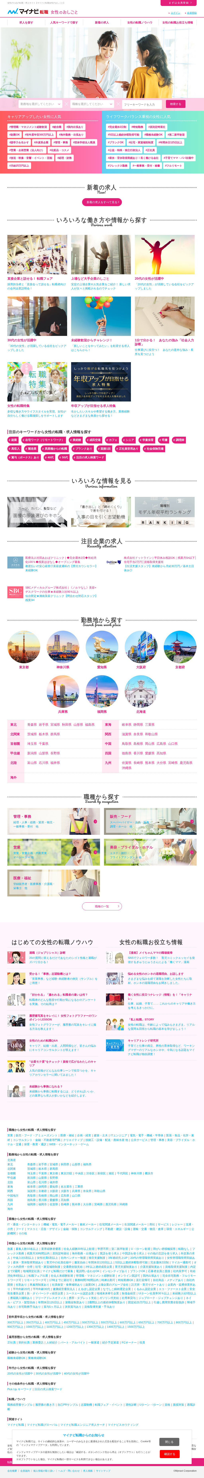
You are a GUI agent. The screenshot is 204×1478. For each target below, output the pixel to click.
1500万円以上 (136, 1326)
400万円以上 (53, 1322)
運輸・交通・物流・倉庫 (148, 1229)
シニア (130, 439)
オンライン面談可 (129, 1275)
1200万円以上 (75, 1326)
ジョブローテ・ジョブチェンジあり (160, 1298)
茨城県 (32, 734)
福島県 (90, 724)
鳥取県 (126, 743)
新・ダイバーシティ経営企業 (45, 1293)
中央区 (79, 1173)
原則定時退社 (157, 126)
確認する (169, 1454)
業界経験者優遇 (51, 1248)
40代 (51, 457)
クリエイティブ (73, 1139)
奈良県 (138, 734)
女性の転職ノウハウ (139, 22)
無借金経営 (129, 1293)
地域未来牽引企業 (108, 1293)
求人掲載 (88, 1470)
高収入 (15, 448)
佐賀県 (126, 762)
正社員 (151, 150)
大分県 (161, 762)
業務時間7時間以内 (87, 1280)
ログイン (175, 13)
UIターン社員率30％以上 (154, 1293)
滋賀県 (126, 734)
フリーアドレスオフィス (50, 1298)
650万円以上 (146, 1322)
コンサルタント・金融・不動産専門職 (36, 1139)
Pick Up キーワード (19, 1389)
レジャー (177, 1224)
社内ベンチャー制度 (73, 1257)
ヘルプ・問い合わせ (69, 1470)
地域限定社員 (31, 1271)
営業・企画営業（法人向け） (27, 150)
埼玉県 (32, 743)
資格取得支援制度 (176, 1266)
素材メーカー (88, 1224)
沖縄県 (126, 768)
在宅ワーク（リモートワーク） (44, 439)
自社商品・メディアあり (168, 1280)
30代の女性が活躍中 (48, 1373)
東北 (13, 724)
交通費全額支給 (73, 1266)
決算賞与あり (73, 1306)
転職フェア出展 (38, 1275)
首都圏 (15, 743)
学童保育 (148, 439)
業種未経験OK (37, 1358)
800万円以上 (184, 1322)
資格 (167, 1404)
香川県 (138, 753)
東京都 (54, 1173)
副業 (14, 439)
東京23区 (66, 1173)
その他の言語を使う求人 (162, 1253)
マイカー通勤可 (181, 1262)
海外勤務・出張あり (72, 134)
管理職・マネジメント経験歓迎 (29, 126)
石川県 (43, 762)
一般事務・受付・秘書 (147, 165)
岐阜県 (126, 724)
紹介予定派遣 (110, 1342)
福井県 (55, 762)
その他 (23, 1233)
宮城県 (55, 724)
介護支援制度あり (151, 1266)
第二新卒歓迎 (177, 134)
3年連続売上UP (118, 1257)
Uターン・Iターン (150, 1404)
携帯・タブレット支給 (83, 1298)
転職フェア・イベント (109, 1404)
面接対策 (178, 1404)
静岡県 (138, 724)
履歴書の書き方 (45, 1404)
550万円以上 (109, 1322)
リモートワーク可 (35, 1280)
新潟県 (32, 753)
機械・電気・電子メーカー (60, 1224)
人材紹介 (52, 1342)
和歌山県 (151, 734)
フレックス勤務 (118, 165)
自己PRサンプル (68, 1404)
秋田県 (67, 724)
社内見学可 (180, 1271)
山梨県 (43, 753)
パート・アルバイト (72, 1342)
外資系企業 (41, 142)
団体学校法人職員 (85, 142)
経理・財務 (65, 157)
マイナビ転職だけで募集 (57, 1271)
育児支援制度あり (126, 1266)
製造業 (32, 448)
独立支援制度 (97, 1257)
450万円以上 (71, 1322)
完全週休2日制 (117, 126)
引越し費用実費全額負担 (169, 1302)
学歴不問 (103, 1248)
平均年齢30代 (41, 1289)
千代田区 (122, 1173)
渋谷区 (90, 1173)
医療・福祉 (67, 1135)
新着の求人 (102, 22)
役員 (142, 1342)
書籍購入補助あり (21, 1298)
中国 (108, 743)
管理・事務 (61, 142)
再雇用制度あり (39, 1284)
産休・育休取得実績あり (28, 1262)
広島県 (161, 743)
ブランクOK (116, 142)
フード (20, 1229)
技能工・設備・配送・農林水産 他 (106, 1139)
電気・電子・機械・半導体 (146, 1135)
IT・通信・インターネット (24, 1224)
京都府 (42, 1191)
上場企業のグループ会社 (113, 1284)
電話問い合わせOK (87, 1271)
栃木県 (43, 734)
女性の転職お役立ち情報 (177, 22)
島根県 (138, 743)
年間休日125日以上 (171, 142)
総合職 (57, 126)
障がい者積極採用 (164, 1248)
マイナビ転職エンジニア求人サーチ (82, 1424)
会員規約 (25, 1470)
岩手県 (43, 724)
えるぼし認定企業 (89, 1289)
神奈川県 (136, 1173)
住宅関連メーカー (110, 1224)
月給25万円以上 (20, 165)
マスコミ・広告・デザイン (43, 1229)
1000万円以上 (35, 1326)
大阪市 (65, 1191)
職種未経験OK (154, 134)
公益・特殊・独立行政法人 (124, 150)
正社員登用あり (128, 448)
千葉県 (43, 743)
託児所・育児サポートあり (148, 1284)
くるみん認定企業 (145, 1289)
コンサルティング (91, 1229)
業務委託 (38, 1342)
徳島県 (126, 753)
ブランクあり (84, 448)
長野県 (55, 753)
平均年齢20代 (21, 1289)
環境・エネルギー (177, 1229)
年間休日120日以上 (100, 1262)
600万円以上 (128, 1322)
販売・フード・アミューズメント (37, 1135)
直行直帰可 (143, 1280)
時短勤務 (138, 126)
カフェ (113, 439)
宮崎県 (173, 762)
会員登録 (192, 13)
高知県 (161, 753)
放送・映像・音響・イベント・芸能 (31, 157)
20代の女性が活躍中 (20, 1373)
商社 (152, 1224)
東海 (108, 724)
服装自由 (79, 1262)
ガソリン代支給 (109, 1298)
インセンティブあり (114, 1271)
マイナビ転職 (15, 1424)
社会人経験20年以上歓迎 (79, 1248)
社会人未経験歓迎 (62, 1275)
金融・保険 (70, 1229)
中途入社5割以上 (23, 1257)
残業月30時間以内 (38, 1253)
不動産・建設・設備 (117, 1229)
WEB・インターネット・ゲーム (69, 1144)
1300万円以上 (95, 1326)
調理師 (180, 439)
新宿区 (101, 1173)
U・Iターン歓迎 (140, 1248)
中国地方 (13, 1195)
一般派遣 (93, 1342)
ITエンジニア (119, 1135)
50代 (65, 457)
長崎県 (138, 762)
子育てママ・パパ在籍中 (179, 157)
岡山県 (150, 743)
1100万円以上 (55, 1326)
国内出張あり (75, 126)
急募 (10, 1248)
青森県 (32, 724)
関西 (108, 734)
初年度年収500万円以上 (40, 134)
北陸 (13, 762)
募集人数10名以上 (27, 1248)
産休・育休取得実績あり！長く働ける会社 (134, 157)
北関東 (15, 734)
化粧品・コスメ (60, 150)
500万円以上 (90, 1322)
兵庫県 (76, 1191)
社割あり (21, 1284)
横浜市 (149, 1173)
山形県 (78, 724)
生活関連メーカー (135, 1224)
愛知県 (54, 1186)
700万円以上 (165, 1322)
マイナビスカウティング (123, 1424)
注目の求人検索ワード (90, 457)
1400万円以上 (116, 1326)
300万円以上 (15, 1322)
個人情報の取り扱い (44, 1470)
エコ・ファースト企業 (173, 1289)
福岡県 (31, 1204)
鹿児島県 (186, 762)
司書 (165, 439)
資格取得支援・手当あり (99, 1306)
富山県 (32, 762)
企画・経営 (84, 1135)
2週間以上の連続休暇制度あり (106, 1302)
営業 (10, 1135)
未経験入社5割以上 (184, 1293)
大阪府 (54, 1191)
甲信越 (15, 753)
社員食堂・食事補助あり (67, 1284)
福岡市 (42, 1204)
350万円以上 (34, 1322)
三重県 (150, 724)
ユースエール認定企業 (80, 1293)
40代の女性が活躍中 (76, 1373)
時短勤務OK (125, 1280)
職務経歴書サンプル (19, 1404)
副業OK (15, 134)
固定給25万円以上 (139, 1302)
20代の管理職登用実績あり (147, 1257)
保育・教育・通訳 (35, 1144)
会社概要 (12, 1470)
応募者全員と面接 (159, 1271)
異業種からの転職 (56, 448)
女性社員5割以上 (47, 1257)
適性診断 (131, 1404)
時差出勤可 (108, 1280)
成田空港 (95, 439)
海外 (13, 777)
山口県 (173, 743)
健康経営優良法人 (64, 1289)
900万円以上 (15, 1326)
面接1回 (106, 448)
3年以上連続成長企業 (98, 1266)
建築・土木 (101, 1135)
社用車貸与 (129, 1298)
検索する (175, 104)
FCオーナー (129, 1342)
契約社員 (24, 1342)
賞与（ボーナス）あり (25, 457)
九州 (108, 762)
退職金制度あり (75, 1302)
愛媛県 (150, 753)
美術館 (77, 439)
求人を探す (26, 22)
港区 (111, 1173)
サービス (163, 1224)
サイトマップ (103, 1470)
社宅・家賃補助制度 (141, 142)
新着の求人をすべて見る (102, 202)
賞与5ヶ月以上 (53, 1306)
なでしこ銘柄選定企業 (117, 1289)
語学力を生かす (20, 142)
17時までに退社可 (60, 1280)
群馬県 (55, 734)
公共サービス (139, 1139)
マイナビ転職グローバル (42, 1424)
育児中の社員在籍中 (59, 1262)
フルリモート (174, 165)
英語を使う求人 (109, 1253)
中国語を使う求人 (133, 1253)
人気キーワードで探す (64, 22)
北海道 (11, 1160)
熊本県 (150, 762)
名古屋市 (66, 1186)
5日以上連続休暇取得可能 (124, 134)
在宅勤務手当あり (30, 1306)
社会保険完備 (155, 448)
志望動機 (86, 1404)
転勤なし (183, 1248)
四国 (108, 753)
